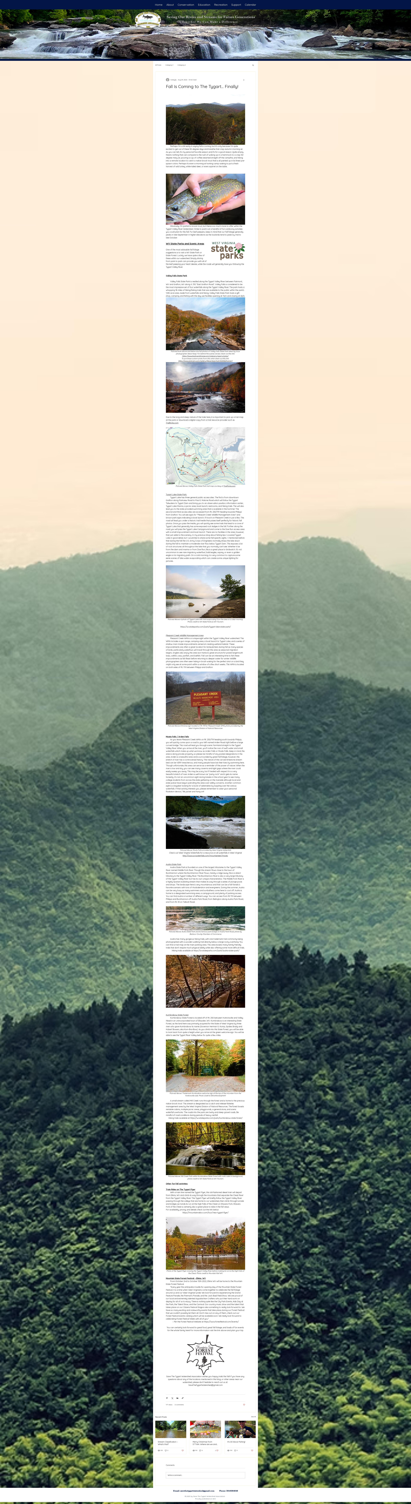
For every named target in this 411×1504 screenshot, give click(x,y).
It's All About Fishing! (236, 1442)
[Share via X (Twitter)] (172, 1398)
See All (253, 1417)
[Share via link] (183, 1398)
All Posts (158, 65)
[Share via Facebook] (167, 1398)
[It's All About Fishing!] (240, 1429)
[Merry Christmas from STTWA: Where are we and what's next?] (205, 1429)
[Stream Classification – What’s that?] (170, 1429)
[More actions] (244, 79)
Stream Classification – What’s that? (168, 1443)
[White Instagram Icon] (250, 1493)
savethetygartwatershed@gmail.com (197, 1491)
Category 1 (169, 65)
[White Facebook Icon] (244, 1493)
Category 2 (182, 65)
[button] (253, 65)
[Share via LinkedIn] (177, 1398)
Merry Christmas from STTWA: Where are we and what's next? (205, 1443)
